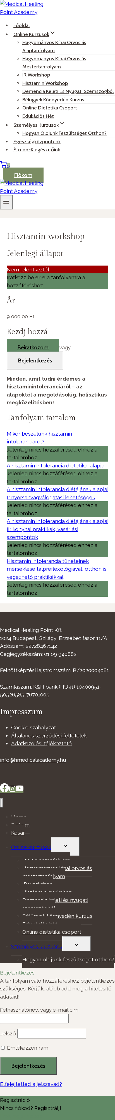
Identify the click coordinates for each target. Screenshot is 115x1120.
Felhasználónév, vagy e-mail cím (39, 1010)
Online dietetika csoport (49, 108)
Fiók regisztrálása (21, 1116)
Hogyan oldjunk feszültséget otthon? (64, 133)
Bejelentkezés (35, 360)
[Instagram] (12, 790)
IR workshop (36, 75)
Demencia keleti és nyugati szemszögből (68, 91)
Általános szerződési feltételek (49, 735)
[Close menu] (1, 803)
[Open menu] (6, 202)
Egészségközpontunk (37, 141)
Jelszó (8, 1033)
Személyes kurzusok (36, 946)
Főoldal (21, 25)
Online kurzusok (31, 847)
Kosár (18, 833)
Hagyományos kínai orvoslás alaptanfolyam (54, 46)
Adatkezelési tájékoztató (41, 743)
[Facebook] (4, 790)
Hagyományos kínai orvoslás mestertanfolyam (54, 63)
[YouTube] (19, 790)
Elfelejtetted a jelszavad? (31, 1084)
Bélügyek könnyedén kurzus (57, 916)
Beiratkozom (33, 347)
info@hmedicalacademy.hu (33, 760)
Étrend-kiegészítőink (36, 150)
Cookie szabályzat (33, 727)
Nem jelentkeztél (28, 269)
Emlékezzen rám (27, 1048)
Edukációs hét (38, 116)
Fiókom (23, 175)
